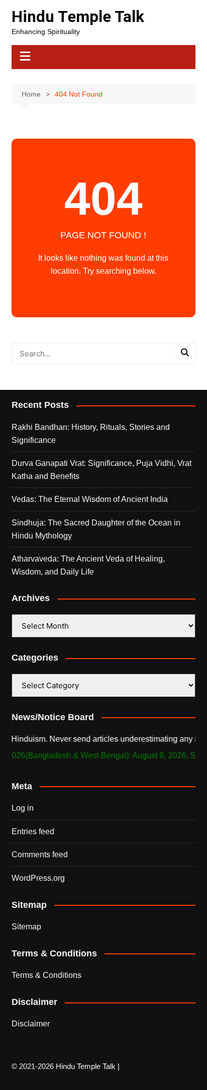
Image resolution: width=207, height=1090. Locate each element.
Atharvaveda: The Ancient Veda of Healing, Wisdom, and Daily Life (88, 565)
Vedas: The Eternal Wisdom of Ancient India (90, 499)
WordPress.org (38, 878)
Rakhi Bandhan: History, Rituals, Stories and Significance (91, 433)
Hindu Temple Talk (78, 17)
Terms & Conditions (46, 975)
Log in (23, 808)
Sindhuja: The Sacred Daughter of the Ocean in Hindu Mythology (96, 529)
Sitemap (26, 926)
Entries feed (33, 831)
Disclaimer (31, 1023)
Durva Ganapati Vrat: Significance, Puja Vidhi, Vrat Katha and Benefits (101, 469)
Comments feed (40, 854)
